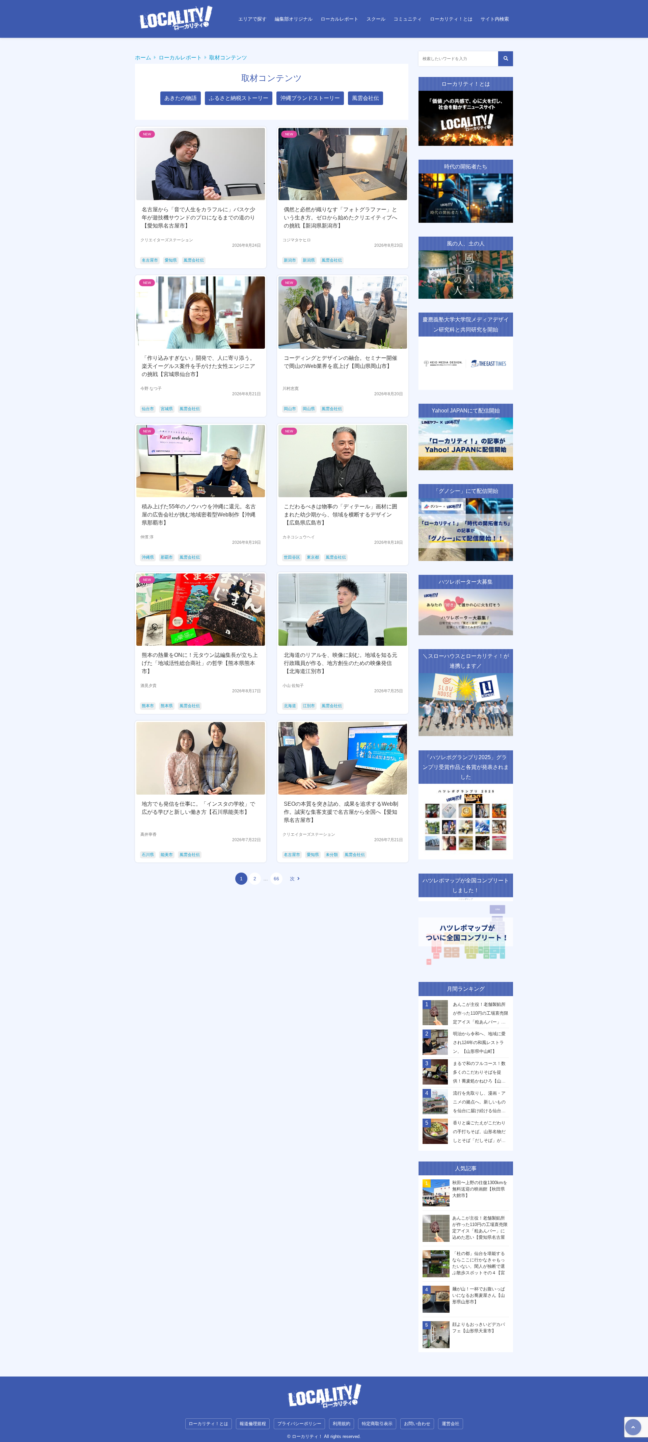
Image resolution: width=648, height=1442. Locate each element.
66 (276, 878)
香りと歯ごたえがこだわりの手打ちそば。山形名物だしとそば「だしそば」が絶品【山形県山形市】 (479, 1133)
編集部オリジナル (294, 19)
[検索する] (505, 58)
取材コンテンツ (228, 57)
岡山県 (309, 408)
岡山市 (290, 408)
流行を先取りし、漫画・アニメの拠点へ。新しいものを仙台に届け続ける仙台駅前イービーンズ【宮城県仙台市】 (479, 1104)
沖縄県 (148, 557)
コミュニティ (408, 19)
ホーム (143, 57)
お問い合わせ (417, 1423)
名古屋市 (150, 260)
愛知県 (171, 260)
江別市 (309, 705)
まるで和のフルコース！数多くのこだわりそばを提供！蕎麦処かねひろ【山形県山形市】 (479, 1074)
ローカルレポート (339, 19)
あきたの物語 (180, 98)
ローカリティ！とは (451, 19)
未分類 (332, 854)
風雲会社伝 (365, 98)
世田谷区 (292, 557)
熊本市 (148, 705)
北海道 (290, 705)
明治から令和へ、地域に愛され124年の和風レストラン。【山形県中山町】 (479, 1042)
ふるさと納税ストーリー (238, 98)
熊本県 (167, 705)
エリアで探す (252, 19)
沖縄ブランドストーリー (310, 98)
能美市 (167, 854)
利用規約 (341, 1423)
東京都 (313, 557)
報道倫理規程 (253, 1423)
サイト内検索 (495, 19)
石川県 (148, 854)
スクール (376, 19)
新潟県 (309, 260)
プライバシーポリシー (299, 1423)
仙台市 (148, 408)
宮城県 (167, 408)
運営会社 (450, 1423)
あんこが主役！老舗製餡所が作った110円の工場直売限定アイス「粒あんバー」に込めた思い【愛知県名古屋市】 (480, 1015)
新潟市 (290, 260)
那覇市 (167, 557)
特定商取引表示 (377, 1423)
